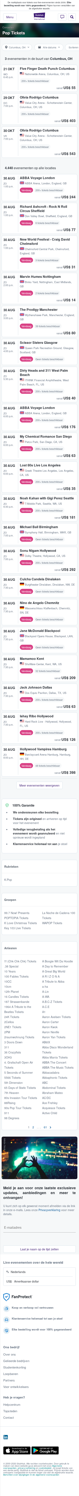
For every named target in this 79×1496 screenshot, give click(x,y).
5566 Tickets (12, 1078)
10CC (8, 981)
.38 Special (11, 966)
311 (6, 1047)
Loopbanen (10, 1373)
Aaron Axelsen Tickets (56, 1017)
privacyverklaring (26, 1467)
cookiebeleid (45, 1467)
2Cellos (9, 1022)
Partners (9, 1380)
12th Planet (11, 992)
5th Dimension (13, 1083)
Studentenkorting (14, 1367)
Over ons (9, 1354)
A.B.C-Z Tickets (52, 1002)
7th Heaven (11, 1093)
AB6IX (46, 1042)
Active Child (49, 1113)
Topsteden (10, 1411)
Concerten (8, 27)
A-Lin (45, 992)
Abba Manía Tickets (55, 1057)
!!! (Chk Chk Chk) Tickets (20, 961)
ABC (45, 1083)
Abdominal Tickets (54, 1088)
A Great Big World (53, 971)
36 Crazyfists (12, 1052)
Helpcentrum (12, 1404)
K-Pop (8, 880)
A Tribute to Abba (53, 981)
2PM (7, 1032)
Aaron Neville (50, 1032)
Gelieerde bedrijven (16, 1360)
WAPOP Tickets (52, 923)
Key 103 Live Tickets (17, 928)
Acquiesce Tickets (53, 1108)
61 (45, 1127)
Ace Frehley (50, 1103)
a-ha (45, 986)
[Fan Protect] (17, 1297)
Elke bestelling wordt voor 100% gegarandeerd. (37, 4)
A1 (44, 1012)
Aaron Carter (50, 1022)
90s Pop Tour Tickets (17, 1108)
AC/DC (46, 1098)
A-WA (45, 997)
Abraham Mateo (52, 1093)
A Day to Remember (55, 966)
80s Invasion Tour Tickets (20, 1098)
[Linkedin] (5, 1437)
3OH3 (8, 1057)
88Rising (9, 1103)
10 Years (10, 971)
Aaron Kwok (50, 1027)
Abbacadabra (50, 1072)
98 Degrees (11, 1118)
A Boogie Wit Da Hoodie (57, 961)
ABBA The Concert (54, 1062)
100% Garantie (23, 805)
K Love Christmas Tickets (20, 923)
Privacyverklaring (49, 1210)
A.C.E (45, 1007)
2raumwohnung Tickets (19, 1037)
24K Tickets (11, 1017)
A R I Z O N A (51, 976)
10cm (7, 986)
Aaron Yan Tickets (53, 1037)
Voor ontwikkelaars (16, 1386)
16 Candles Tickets (16, 997)
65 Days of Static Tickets (20, 1088)
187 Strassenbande (16, 1002)
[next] (50, 1127)
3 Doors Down (13, 1042)
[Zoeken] (72, 17)
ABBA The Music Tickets (58, 1067)
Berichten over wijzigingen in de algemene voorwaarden (31, 1474)
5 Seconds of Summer (18, 1072)
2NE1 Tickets (12, 1027)
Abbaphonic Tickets (54, 1078)
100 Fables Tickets (16, 976)
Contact (8, 1417)
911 (6, 1113)
